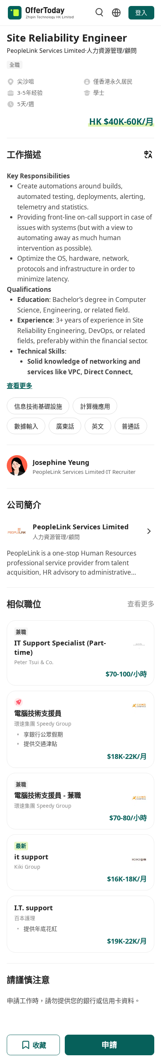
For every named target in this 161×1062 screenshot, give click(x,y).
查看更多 (140, 603)
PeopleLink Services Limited (81, 526)
